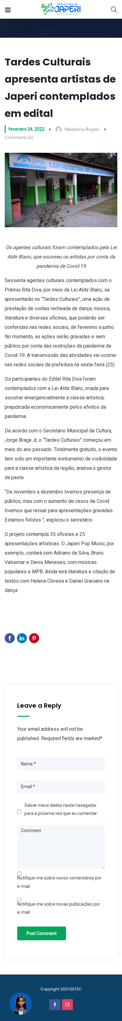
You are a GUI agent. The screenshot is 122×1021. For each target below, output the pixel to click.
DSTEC (75, 989)
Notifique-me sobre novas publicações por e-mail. (58, 908)
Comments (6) (19, 137)
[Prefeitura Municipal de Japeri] (61, 9)
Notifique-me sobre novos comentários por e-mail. (59, 882)
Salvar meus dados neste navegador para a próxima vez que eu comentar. (61, 809)
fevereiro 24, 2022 (26, 129)
